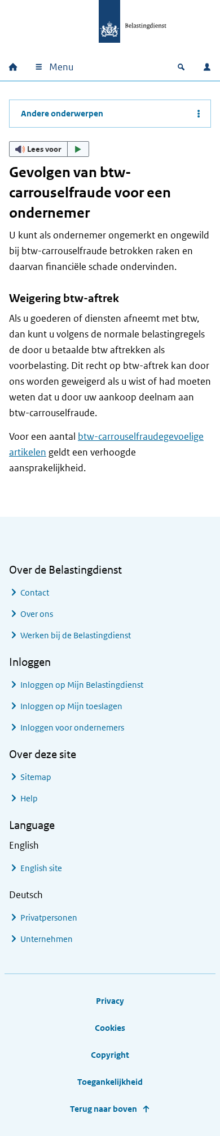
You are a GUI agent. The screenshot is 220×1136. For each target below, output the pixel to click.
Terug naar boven (103, 1108)
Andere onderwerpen (62, 113)
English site (41, 868)
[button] (49, 149)
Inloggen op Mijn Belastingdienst (81, 684)
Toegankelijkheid (110, 1081)
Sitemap (35, 777)
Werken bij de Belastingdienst (75, 635)
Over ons (36, 613)
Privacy (110, 1000)
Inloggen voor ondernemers (72, 727)
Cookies (110, 1027)
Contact (34, 592)
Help (29, 798)
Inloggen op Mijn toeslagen (71, 706)
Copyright (110, 1054)
